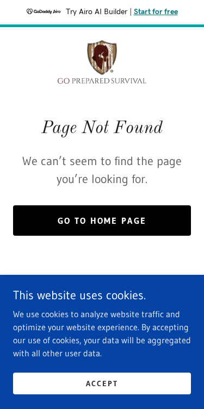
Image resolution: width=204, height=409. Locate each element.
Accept (102, 383)
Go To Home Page (102, 220)
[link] (102, 62)
